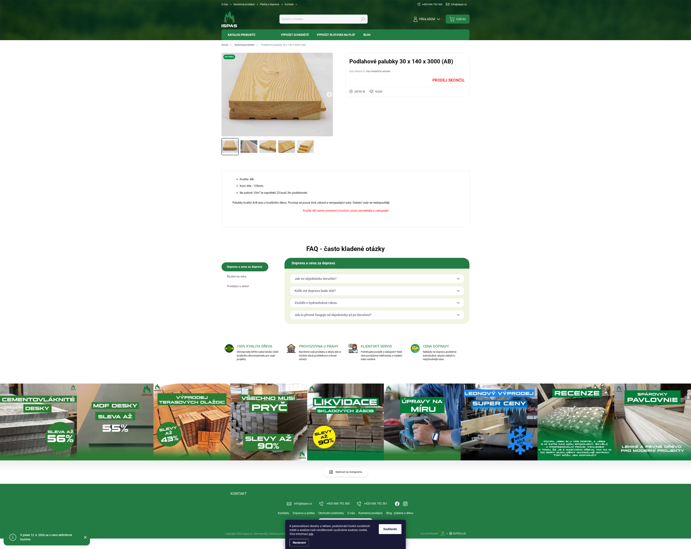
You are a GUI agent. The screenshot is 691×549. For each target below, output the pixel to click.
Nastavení (299, 542)
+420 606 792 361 (375, 503)
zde (311, 534)
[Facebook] (397, 503)
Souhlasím (390, 529)
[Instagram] (405, 503)
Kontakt (289, 4)
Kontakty (283, 513)
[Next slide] (329, 94)
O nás (225, 4)
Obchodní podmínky (331, 513)
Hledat (363, 19)
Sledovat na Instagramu (348, 471)
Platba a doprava (269, 4)
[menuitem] (249, 35)
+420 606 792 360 (338, 503)
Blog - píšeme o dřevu (399, 513)
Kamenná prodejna (244, 4)
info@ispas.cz (303, 503)
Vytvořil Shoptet (429, 533)
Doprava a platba (304, 513)
